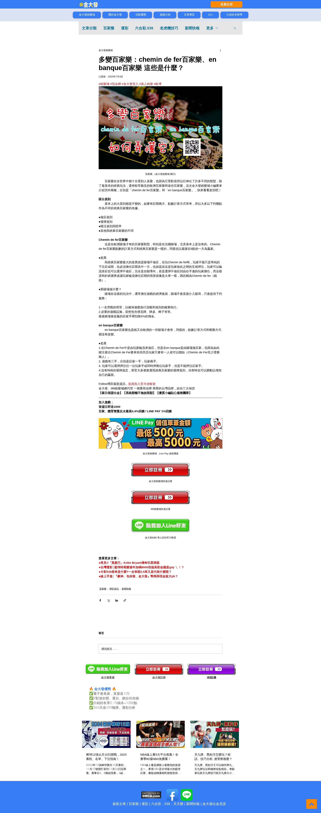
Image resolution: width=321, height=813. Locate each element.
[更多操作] (220, 50)
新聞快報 (192, 28)
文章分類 (89, 28)
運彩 (124, 28)
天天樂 (178, 804)
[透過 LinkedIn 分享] (116, 600)
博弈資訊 (114, 588)
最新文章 (119, 804)
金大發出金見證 (214, 804)
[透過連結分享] (124, 600)
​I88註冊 (211, 677)
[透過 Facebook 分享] (100, 600)
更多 (210, 28)
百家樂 (108, 28)
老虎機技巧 (169, 28)
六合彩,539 (144, 28)
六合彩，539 (160, 804)
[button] (234, 28)
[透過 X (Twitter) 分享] (108, 600)
